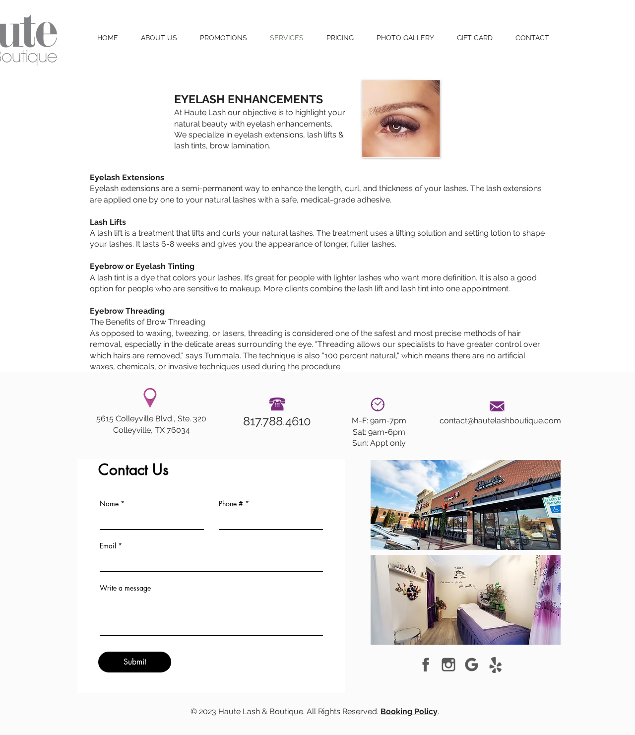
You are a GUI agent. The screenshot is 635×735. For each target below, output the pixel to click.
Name (109, 503)
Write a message (125, 588)
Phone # (231, 503)
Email (108, 545)
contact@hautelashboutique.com (500, 420)
